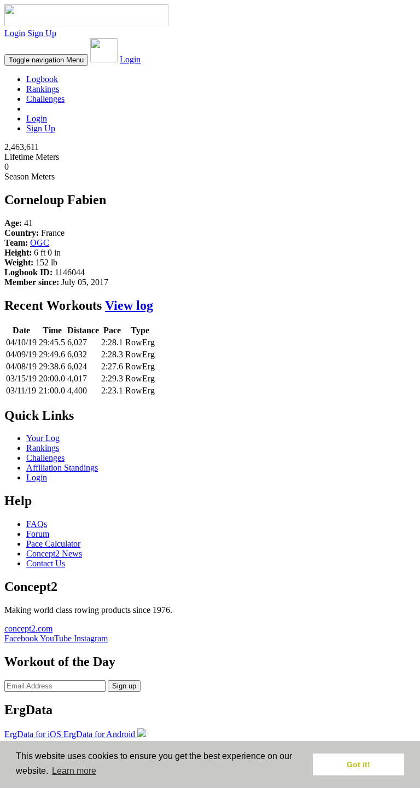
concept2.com (28, 628)
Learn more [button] (74, 770)
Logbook (42, 79)
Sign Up (41, 33)
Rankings (42, 89)
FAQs (36, 524)
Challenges (45, 98)
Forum (37, 533)
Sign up (124, 686)
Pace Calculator (53, 543)
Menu (46, 60)
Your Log (43, 438)
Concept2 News (54, 553)
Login (14, 33)
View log (129, 305)
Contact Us (45, 563)
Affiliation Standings (62, 467)
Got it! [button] (358, 764)
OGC (39, 242)
